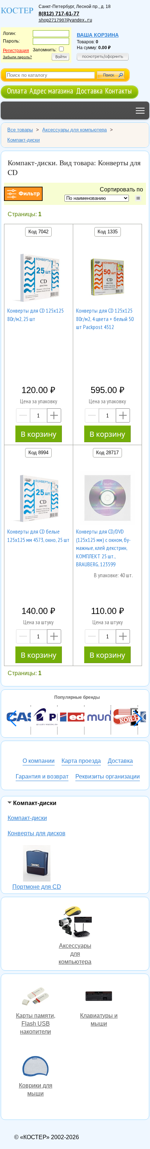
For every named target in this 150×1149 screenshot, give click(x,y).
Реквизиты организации (107, 776)
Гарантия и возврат (42, 776)
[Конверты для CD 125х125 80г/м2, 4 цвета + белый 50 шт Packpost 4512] (107, 278)
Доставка (89, 91)
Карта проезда (81, 761)
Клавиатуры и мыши (99, 997)
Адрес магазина (51, 91)
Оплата (17, 91)
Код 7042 (38, 231)
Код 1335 (108, 231)
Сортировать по (123, 189)
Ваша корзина (98, 35)
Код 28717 (107, 452)
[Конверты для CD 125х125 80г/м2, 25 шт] (38, 278)
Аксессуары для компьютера (75, 923)
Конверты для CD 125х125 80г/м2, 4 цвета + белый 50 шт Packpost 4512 (105, 318)
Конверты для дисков (37, 833)
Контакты (118, 91)
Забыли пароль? (17, 57)
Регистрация (16, 50)
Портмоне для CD (36, 864)
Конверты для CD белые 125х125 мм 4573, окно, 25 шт (38, 535)
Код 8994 (38, 452)
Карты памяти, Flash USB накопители (36, 997)
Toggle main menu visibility (140, 110)
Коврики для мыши (36, 1067)
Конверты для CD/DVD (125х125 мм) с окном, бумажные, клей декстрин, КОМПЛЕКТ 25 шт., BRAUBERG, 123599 (103, 548)
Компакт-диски (27, 818)
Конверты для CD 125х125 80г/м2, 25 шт (35, 314)
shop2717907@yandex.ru (65, 20)
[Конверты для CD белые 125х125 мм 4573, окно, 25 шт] (38, 499)
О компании (39, 761)
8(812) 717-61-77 (59, 13)
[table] (138, 198)
